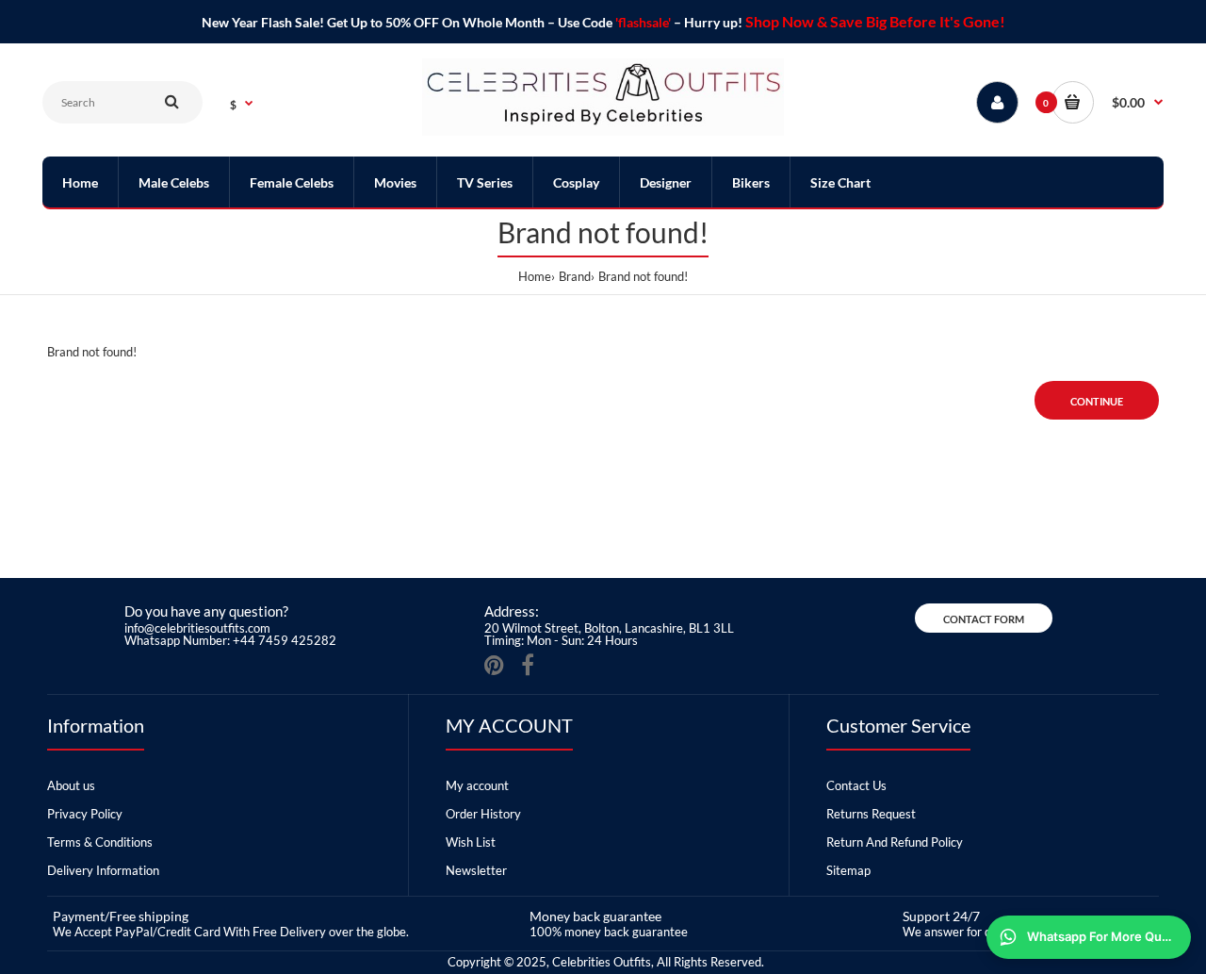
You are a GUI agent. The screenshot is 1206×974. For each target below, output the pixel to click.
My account (477, 785)
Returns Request (871, 813)
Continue (1096, 401)
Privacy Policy (84, 813)
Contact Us (856, 785)
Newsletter (476, 870)
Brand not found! (643, 276)
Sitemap (848, 870)
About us (71, 785)
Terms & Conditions (100, 842)
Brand (575, 276)
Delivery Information (103, 870)
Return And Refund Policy (894, 842)
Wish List (471, 842)
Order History (483, 813)
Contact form (983, 619)
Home (534, 276)
